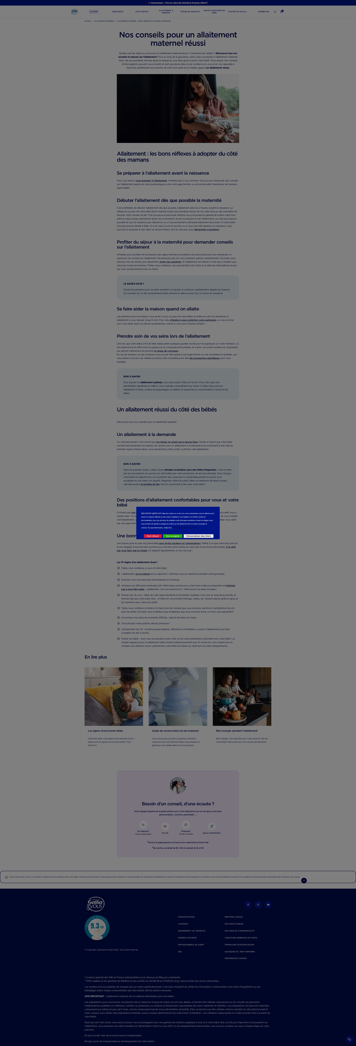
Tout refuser (153, 536)
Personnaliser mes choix (198, 536)
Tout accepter (173, 536)
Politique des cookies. (185, 527)
